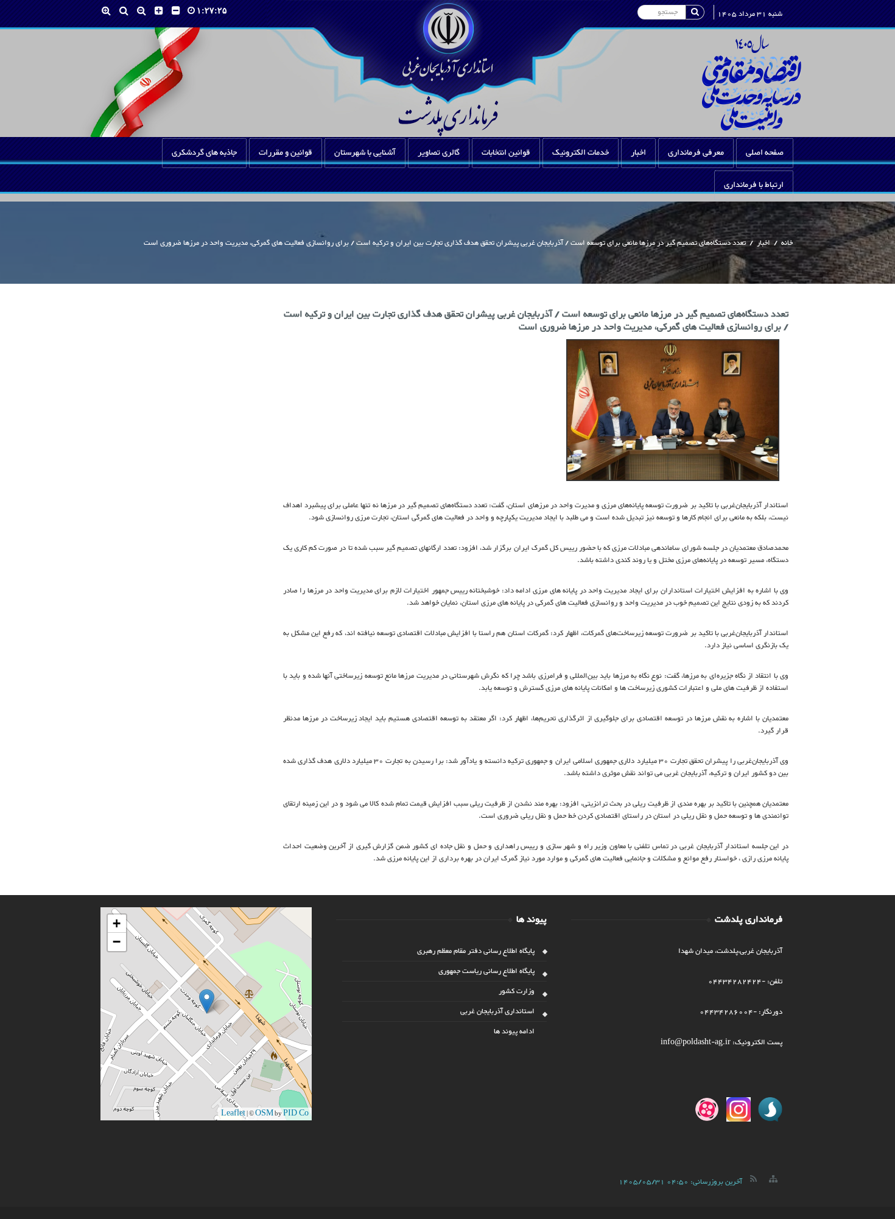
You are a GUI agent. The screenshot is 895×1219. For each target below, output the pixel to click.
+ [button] (117, 923)
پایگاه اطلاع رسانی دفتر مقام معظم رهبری (476, 951)
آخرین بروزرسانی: (680, 1182)
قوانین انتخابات (506, 153)
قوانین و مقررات (285, 153)
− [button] (117, 941)
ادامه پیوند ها (514, 1031)
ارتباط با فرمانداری (754, 185)
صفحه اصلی (765, 153)
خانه (787, 243)
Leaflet (233, 1113)
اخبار (638, 153)
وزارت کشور (517, 991)
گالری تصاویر (439, 153)
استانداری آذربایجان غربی (497, 1011)
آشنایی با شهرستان (365, 153)
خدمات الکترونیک (580, 153)
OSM (264, 1113)
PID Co (296, 1113)
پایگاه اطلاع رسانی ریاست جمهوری (486, 971)
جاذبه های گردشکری (204, 153)
